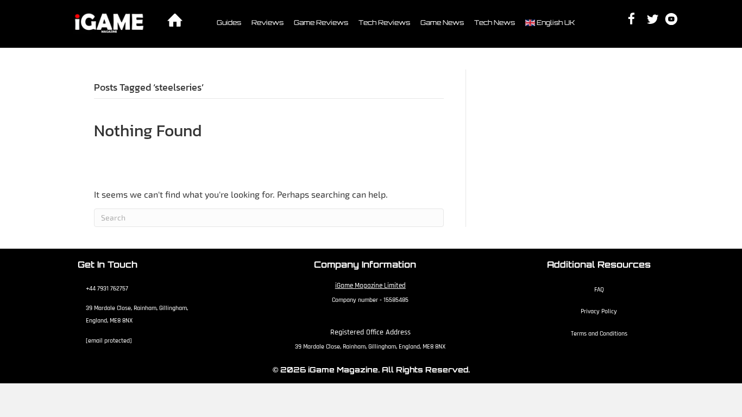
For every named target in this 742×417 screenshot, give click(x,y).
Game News (442, 22)
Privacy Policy (599, 311)
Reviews (267, 22)
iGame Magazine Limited (370, 285)
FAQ (599, 290)
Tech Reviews (384, 22)
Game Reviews (321, 22)
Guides (229, 22)
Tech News (494, 22)
